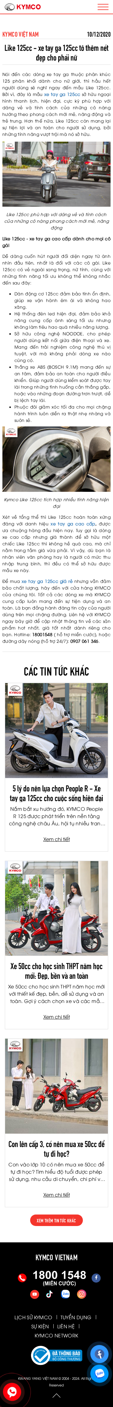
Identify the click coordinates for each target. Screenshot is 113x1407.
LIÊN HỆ (66, 1326)
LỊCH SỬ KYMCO (33, 1317)
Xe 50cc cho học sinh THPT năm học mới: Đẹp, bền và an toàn (56, 970)
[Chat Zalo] (98, 1371)
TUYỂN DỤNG (76, 1317)
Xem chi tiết (56, 839)
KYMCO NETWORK (56, 1335)
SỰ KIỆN (40, 1326)
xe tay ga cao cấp (73, 523)
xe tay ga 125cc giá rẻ (47, 581)
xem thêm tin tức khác (56, 1220)
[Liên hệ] (11, 1390)
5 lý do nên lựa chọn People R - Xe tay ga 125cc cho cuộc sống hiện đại (56, 792)
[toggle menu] (103, 7)
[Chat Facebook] (98, 1352)
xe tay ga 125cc (62, 94)
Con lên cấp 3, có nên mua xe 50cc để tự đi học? (56, 1148)
